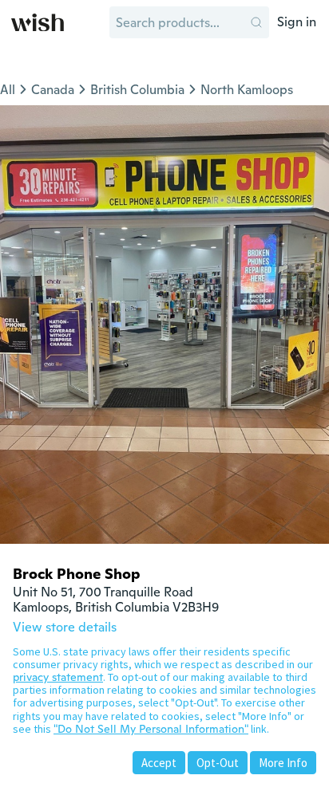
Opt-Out (217, 762)
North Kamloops (246, 89)
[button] (256, 22)
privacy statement (58, 677)
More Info (283, 762)
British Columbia (137, 89)
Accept (158, 762)
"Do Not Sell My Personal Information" (151, 729)
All (7, 89)
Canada (52, 89)
